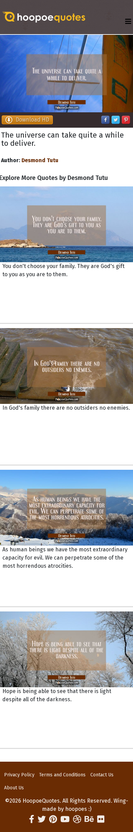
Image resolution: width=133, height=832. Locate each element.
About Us (14, 788)
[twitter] (42, 819)
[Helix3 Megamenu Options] (128, 22)
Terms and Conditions (62, 775)
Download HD (32, 119)
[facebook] (31, 819)
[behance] (89, 819)
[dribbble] (77, 819)
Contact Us (102, 775)
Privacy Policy (19, 775)
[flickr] (100, 819)
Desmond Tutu (39, 160)
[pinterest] (53, 819)
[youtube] (65, 819)
